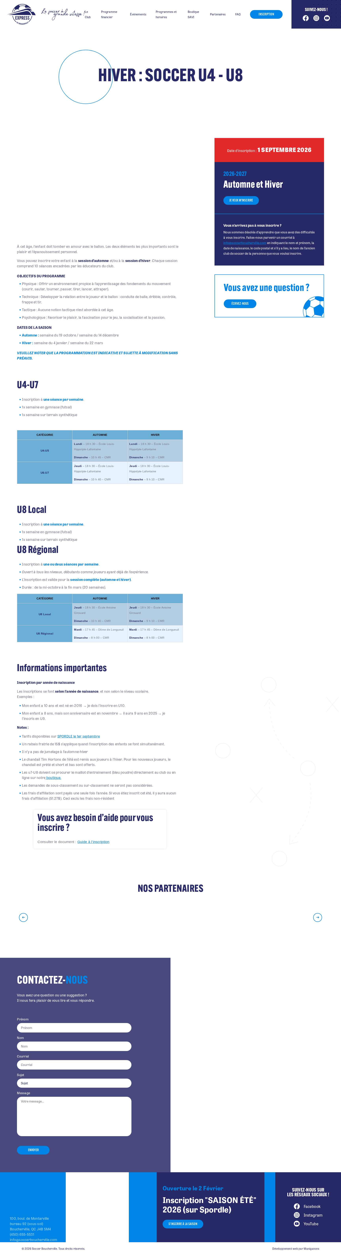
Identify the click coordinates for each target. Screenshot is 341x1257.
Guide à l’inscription (93, 842)
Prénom (23, 1019)
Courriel (23, 1056)
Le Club (88, 14)
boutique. (53, 777)
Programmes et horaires (166, 14)
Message (23, 1093)
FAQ (238, 14)
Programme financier (109, 14)
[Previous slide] (23, 917)
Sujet (20, 1075)
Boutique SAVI (193, 14)
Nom (20, 1038)
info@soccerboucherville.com (244, 242)
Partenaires (218, 14)
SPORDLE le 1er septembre (78, 736)
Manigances (311, 1248)
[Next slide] (317, 917)
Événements (138, 14)
